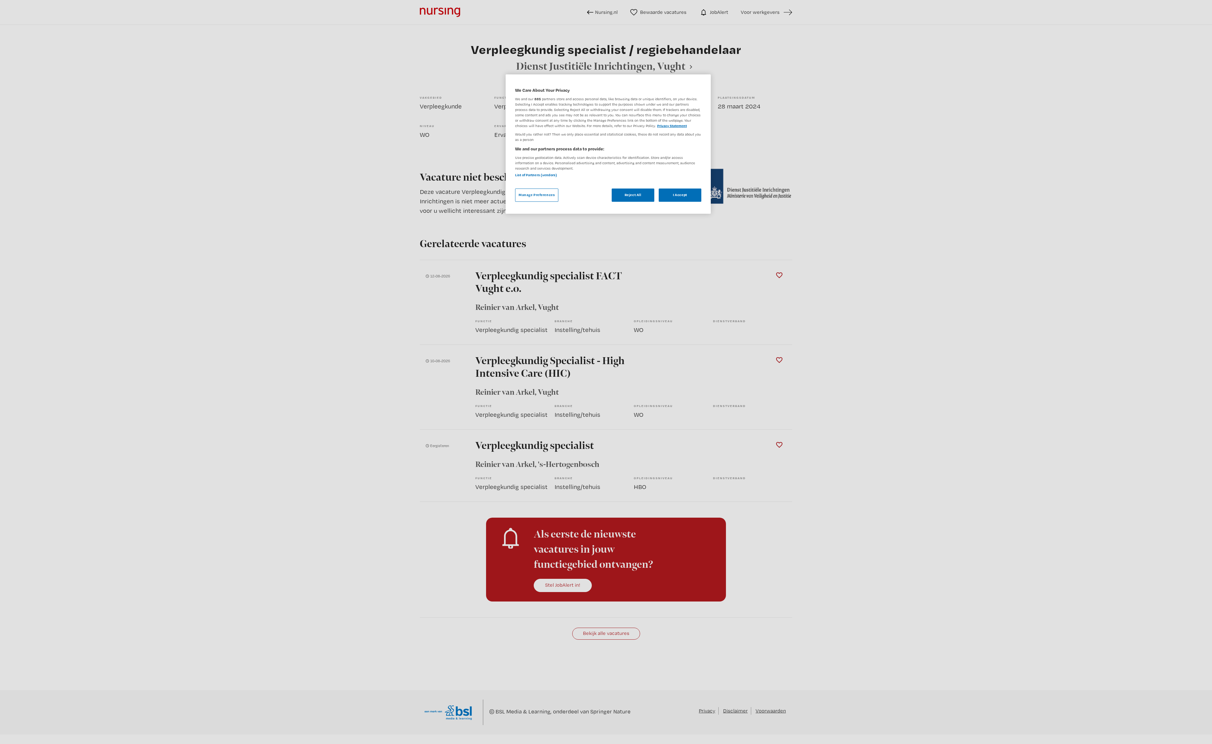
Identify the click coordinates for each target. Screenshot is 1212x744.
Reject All (633, 195)
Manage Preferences (537, 195)
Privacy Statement (672, 126)
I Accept (680, 195)
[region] (608, 144)
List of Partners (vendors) (536, 175)
